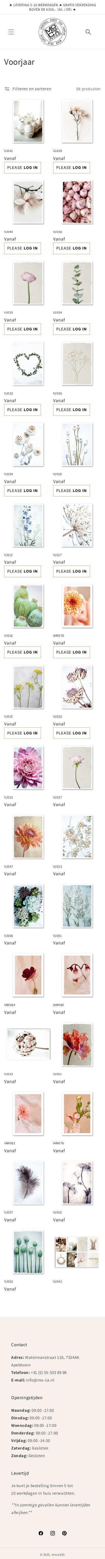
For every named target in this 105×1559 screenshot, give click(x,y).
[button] (11, 32)
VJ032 (8, 393)
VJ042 (57, 1281)
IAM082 (9, 1143)
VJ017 (57, 555)
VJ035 (8, 312)
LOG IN (31, 167)
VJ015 (8, 716)
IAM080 (58, 1005)
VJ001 (57, 935)
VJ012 (8, 555)
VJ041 (8, 151)
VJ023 (57, 866)
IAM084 (9, 1005)
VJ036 (57, 393)
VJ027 (8, 1212)
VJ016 (8, 635)
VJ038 (57, 232)
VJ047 (8, 866)
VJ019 (57, 474)
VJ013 (8, 797)
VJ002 (8, 1281)
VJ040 (8, 232)
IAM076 (58, 1143)
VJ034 (57, 312)
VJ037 (57, 797)
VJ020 (57, 716)
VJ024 (8, 474)
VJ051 (57, 1074)
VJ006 (8, 935)
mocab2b (58, 1554)
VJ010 (57, 1212)
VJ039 (57, 151)
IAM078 (58, 635)
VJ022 (8, 1074)
